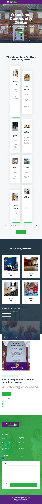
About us (21, 32)
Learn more (6, 393)
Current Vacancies (5, 448)
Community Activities (6, 434)
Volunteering (4, 449)
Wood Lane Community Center (21, 18)
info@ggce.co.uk (15, 311)
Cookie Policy (21, 438)
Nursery (3, 438)
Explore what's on (20, 231)
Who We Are (4, 445)
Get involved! (6, 315)
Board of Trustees (5, 447)
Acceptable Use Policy (23, 434)
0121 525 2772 (6, 311)
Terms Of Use (21, 437)
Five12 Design (18, 500)
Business (3, 436)
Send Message (24, 485)
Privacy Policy (21, 436)
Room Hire (4, 437)
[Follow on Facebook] (3, 458)
